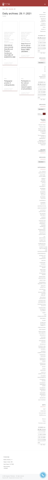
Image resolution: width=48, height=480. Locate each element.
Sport (44, 366)
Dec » (44, 53)
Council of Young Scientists (42, 257)
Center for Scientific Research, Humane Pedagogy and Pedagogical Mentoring (42, 226)
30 (39, 50)
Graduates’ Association (42, 277)
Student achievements (42, 376)
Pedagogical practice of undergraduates (9, 83)
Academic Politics (43, 197)
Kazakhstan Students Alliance (42, 309)
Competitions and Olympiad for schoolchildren (42, 249)
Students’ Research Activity (43, 389)
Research (43, 335)
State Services (43, 369)
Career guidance (43, 217)
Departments (43, 31)
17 (40, 45)
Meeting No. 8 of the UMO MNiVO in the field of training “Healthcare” (42, 142)
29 (38, 50)
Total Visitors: (7, 466)
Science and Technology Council (42, 347)
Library (44, 27)
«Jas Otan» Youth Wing (42, 175)
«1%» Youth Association (42, 172)
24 (40, 48)
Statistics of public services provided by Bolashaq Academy (42, 131)
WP (7, 477)
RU (45, 69)
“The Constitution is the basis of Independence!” (42, 137)
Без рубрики (42, 399)
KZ (45, 67)
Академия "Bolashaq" (9, 62)
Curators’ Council (43, 263)
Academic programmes (43, 24)
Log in (44, 409)
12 (42, 42)
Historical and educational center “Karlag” (42, 292)
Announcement (42, 14)
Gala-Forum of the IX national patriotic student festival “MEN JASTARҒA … (26, 47)
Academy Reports (43, 203)
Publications (42, 327)
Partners (43, 318)
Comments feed (42, 413)
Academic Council (43, 189)
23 (39, 48)
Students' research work (43, 384)
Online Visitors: (7, 459)
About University (42, 185)
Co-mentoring (42, 237)
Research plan (43, 126)
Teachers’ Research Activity (43, 394)
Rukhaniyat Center (42, 341)
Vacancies (43, 397)
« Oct (41, 53)
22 (38, 48)
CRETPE (43, 260)
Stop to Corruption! (42, 373)
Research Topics (42, 124)
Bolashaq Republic (43, 214)
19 (42, 45)
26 (42, 48)
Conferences (42, 253)
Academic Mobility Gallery (43, 193)
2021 (7, 9)
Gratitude (43, 280)
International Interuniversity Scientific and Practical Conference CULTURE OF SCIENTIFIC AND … (9, 52)
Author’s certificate (42, 210)
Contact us (43, 29)
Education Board (43, 266)
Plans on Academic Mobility (43, 324)
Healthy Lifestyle (43, 286)
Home (3, 9)
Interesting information (42, 301)
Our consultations (42, 315)
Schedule (43, 344)
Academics (42, 200)
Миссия (44, 419)
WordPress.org (42, 415)
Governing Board (42, 273)
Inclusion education (43, 298)
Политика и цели (42, 423)
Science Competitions (42, 352)
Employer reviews (43, 270)
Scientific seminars (43, 364)
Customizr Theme (19, 477)
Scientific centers (43, 355)
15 (38, 45)
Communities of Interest (42, 244)
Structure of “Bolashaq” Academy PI (43, 20)
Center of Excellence (42, 233)
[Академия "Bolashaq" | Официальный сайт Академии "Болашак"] (6, 4)
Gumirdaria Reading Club (42, 283)
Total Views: (7, 464)
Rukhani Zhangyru (43, 337)
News (44, 12)
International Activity (42, 305)
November (11, 9)
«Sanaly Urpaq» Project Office (43, 180)
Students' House (43, 380)
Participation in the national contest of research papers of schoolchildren (26, 85)
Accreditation (42, 206)
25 (41, 48)
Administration (43, 16)
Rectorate (42, 329)
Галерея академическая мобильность (42, 76)
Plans (44, 320)
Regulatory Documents (42, 332)
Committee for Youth (42, 240)
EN (45, 71)
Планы (44, 421)
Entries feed (43, 411)
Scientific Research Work (43, 360)
